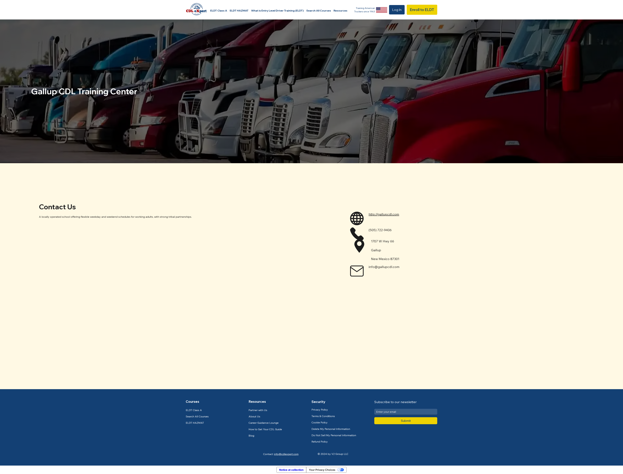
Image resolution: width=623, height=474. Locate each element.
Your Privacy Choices (322, 469)
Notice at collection (291, 469)
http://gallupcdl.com (384, 214)
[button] (340, 10)
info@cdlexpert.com (286, 454)
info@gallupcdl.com (384, 267)
